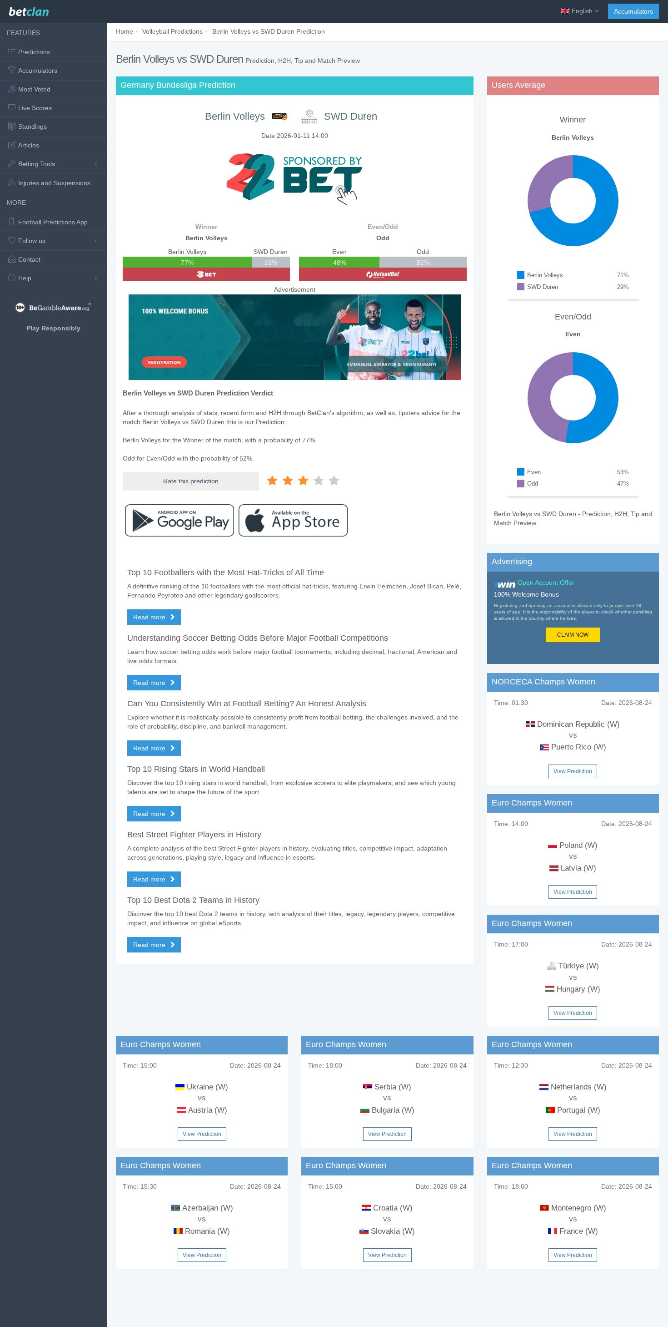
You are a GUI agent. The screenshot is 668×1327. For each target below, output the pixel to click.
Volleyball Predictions (172, 31)
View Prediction (572, 771)
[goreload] (382, 274)
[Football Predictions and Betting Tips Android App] (179, 520)
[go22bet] (206, 274)
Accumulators (633, 11)
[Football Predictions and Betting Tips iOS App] (293, 520)
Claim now (572, 635)
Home (124, 31)
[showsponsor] (294, 176)
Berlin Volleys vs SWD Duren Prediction (268, 31)
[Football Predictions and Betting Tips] (29, 9)
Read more (150, 617)
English (582, 11)
